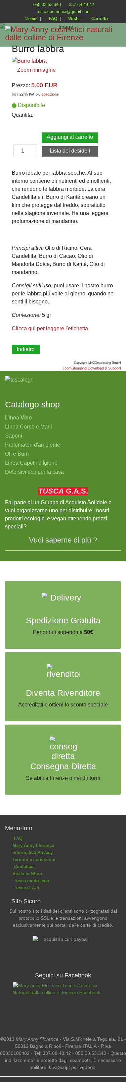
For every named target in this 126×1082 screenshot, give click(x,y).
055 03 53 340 (47, 4)
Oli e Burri (17, 454)
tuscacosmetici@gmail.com (64, 11)
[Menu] (117, 53)
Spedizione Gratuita (63, 620)
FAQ (52, 18)
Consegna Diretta (63, 766)
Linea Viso (18, 417)
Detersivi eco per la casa (34, 472)
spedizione (50, 94)
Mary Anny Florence (32, 845)
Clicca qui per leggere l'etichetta (50, 328)
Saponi (13, 436)
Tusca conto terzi (30, 880)
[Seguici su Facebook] (63, 1004)
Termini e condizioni (33, 859)
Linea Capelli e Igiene (31, 463)
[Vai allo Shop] (63, 380)
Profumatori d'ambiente (32, 445)
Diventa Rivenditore (63, 692)
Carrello (98, 18)
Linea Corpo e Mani (28, 427)
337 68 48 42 (81, 4)
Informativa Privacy (32, 852)
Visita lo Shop (26, 873)
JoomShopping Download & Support (91, 368)
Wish (72, 18)
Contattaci (23, 866)
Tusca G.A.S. (26, 887)
